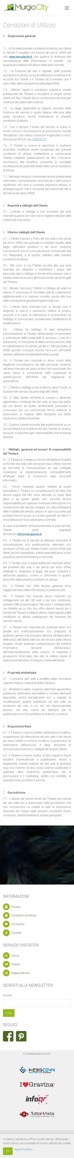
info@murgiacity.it (29, 534)
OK (8, 1151)
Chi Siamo (17, 924)
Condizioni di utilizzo (24, 915)
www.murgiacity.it (20, 56)
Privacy (16, 906)
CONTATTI (38, 139)
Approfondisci (24, 1149)
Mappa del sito (20, 973)
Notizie (15, 964)
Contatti (16, 932)
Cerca (15, 955)
